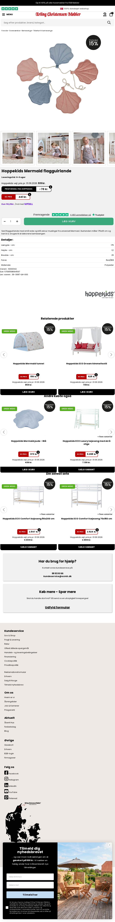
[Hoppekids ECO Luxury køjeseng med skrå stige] (86, 419)
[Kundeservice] (104, 14)
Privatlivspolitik (11, 665)
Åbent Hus (9, 722)
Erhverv (8, 676)
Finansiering (10, 656)
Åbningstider (10, 701)
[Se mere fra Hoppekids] (100, 294)
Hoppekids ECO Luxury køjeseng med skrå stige (86, 443)
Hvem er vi (9, 697)
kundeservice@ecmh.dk (57, 576)
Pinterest (12, 798)
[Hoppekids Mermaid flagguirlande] (57, 81)
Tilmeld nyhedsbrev (14, 684)
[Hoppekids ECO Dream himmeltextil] (86, 341)
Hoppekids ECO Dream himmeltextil (86, 363)
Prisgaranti (9, 710)
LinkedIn (12, 786)
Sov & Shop (9, 635)
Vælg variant (86, 469)
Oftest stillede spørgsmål (16, 648)
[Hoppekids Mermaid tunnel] (28, 341)
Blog (6, 731)
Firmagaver (10, 757)
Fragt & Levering (12, 639)
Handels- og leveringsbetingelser (20, 652)
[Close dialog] (109, 844)
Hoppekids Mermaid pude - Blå (28, 441)
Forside (4, 30)
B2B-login (9, 753)
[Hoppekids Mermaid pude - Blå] (28, 419)
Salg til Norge (10, 680)
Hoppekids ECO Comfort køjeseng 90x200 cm (28, 518)
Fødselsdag (10, 727)
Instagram (13, 779)
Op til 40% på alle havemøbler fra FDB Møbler (57, 2)
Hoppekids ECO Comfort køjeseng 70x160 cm (86, 518)
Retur (6, 644)
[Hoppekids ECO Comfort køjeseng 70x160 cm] (86, 497)
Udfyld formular (57, 607)
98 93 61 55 (57, 573)
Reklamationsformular (15, 672)
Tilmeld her (30, 894)
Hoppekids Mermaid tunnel (28, 363)
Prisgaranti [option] (76, 8)
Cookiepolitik (10, 661)
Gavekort (8, 745)
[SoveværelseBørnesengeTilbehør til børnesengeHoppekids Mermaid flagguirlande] (18, 148)
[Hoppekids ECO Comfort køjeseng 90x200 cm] (28, 497)
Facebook (13, 773)
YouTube (12, 792)
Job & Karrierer (11, 705)
